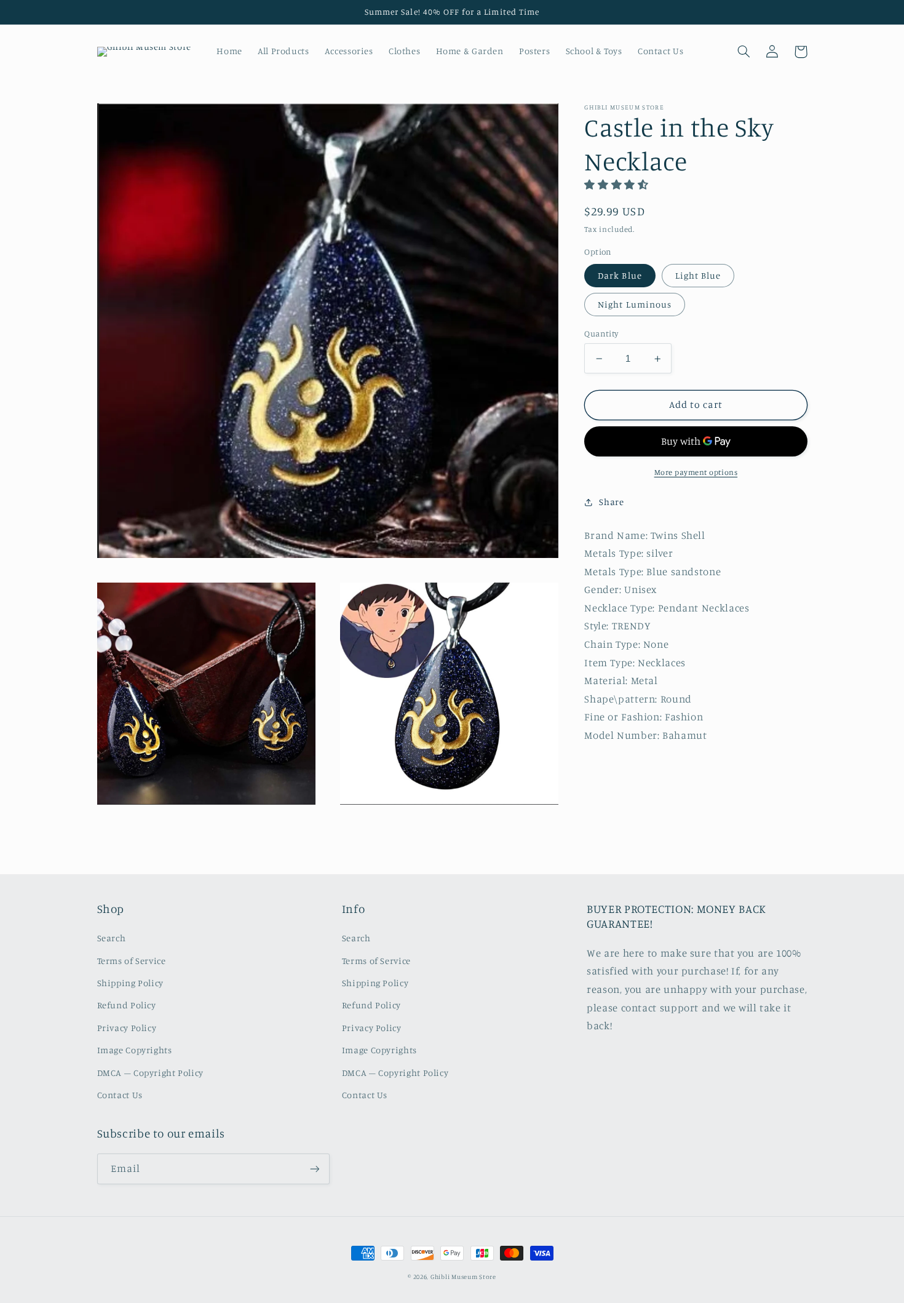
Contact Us (120, 1095)
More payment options (696, 472)
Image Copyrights (134, 1050)
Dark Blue (619, 275)
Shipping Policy (130, 983)
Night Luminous (635, 304)
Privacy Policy (127, 1027)
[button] (744, 52)
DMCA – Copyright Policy (150, 1072)
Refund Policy (126, 1005)
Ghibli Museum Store (463, 1276)
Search (111, 938)
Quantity (601, 333)
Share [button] (611, 502)
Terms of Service (131, 960)
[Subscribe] (314, 1169)
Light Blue (698, 275)
